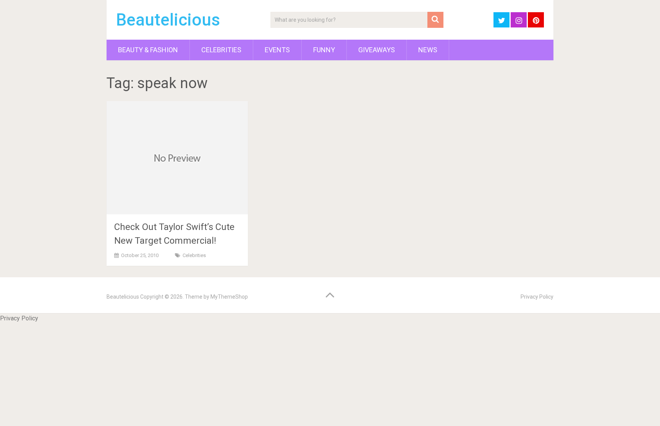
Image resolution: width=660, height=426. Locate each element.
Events (277, 50)
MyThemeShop (229, 297)
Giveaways (376, 50)
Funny (324, 50)
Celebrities (221, 50)
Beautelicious (168, 19)
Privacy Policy (537, 297)
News (427, 50)
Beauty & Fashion (148, 50)
